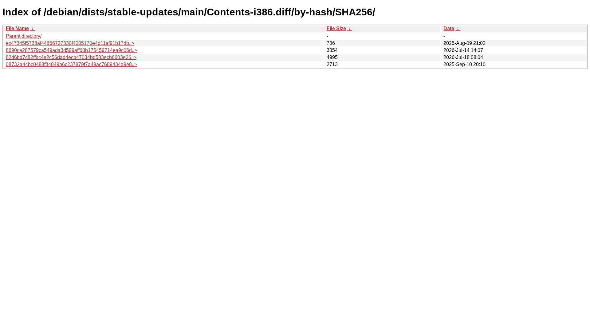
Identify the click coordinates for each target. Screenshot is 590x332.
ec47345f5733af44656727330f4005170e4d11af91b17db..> (70, 43)
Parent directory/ (23, 36)
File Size (336, 28)
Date (448, 28)
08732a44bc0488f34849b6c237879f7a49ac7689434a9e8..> (71, 64)
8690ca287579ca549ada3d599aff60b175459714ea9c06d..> (71, 50)
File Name (17, 28)
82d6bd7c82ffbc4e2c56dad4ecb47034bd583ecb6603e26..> (71, 57)
